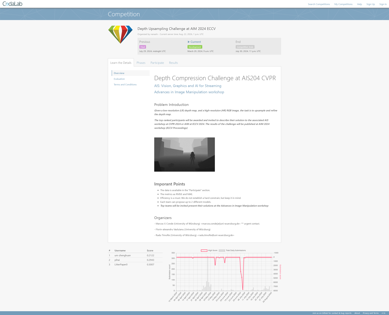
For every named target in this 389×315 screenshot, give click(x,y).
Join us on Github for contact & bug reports (332, 313)
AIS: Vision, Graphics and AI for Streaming (187, 85)
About (357, 313)
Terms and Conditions (125, 84)
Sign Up (371, 4)
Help (359, 4)
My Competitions (343, 4)
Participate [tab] (157, 62)
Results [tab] (173, 62)
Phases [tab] (141, 62)
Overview (119, 73)
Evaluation (119, 78)
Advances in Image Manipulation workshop (189, 91)
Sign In (383, 4)
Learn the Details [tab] (120, 62)
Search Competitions (319, 4)
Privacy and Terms (371, 313)
